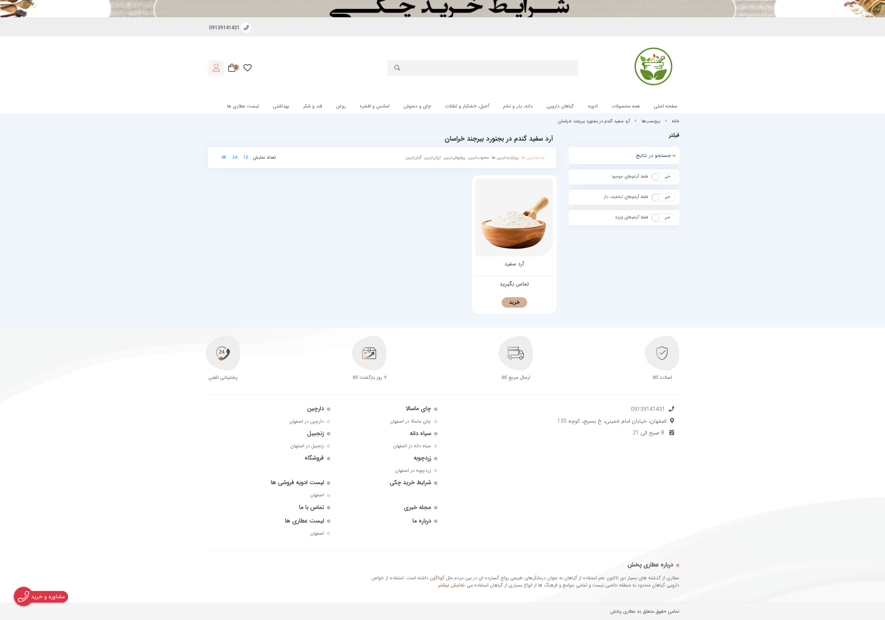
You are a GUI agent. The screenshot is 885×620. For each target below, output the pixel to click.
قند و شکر (312, 106)
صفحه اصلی (666, 106)
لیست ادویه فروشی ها (297, 482)
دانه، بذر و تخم (518, 106)
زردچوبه (422, 458)
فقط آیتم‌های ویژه (631, 217)
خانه (675, 121)
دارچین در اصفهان (306, 421)
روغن (341, 106)
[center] (397, 69)
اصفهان (317, 495)
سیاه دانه (420, 433)
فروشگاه (314, 458)
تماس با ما (311, 507)
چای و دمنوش (417, 106)
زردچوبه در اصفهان (413, 470)
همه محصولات (626, 106)
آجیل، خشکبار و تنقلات (467, 106)
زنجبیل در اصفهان (307, 446)
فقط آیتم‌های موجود (629, 176)
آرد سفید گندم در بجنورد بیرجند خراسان (594, 121)
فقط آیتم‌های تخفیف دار (626, 196)
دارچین (315, 408)
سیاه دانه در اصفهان (412, 446)
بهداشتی (281, 106)
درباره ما (421, 521)
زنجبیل (315, 433)
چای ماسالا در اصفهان (410, 421)
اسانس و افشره (375, 106)
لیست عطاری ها (243, 106)
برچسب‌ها (651, 121)
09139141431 (648, 409)
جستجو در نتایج (653, 155)
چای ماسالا (418, 408)
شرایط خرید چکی (410, 482)
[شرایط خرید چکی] (442, 8)
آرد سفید (514, 264)
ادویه (593, 106)
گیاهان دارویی (560, 106)
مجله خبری (417, 507)
